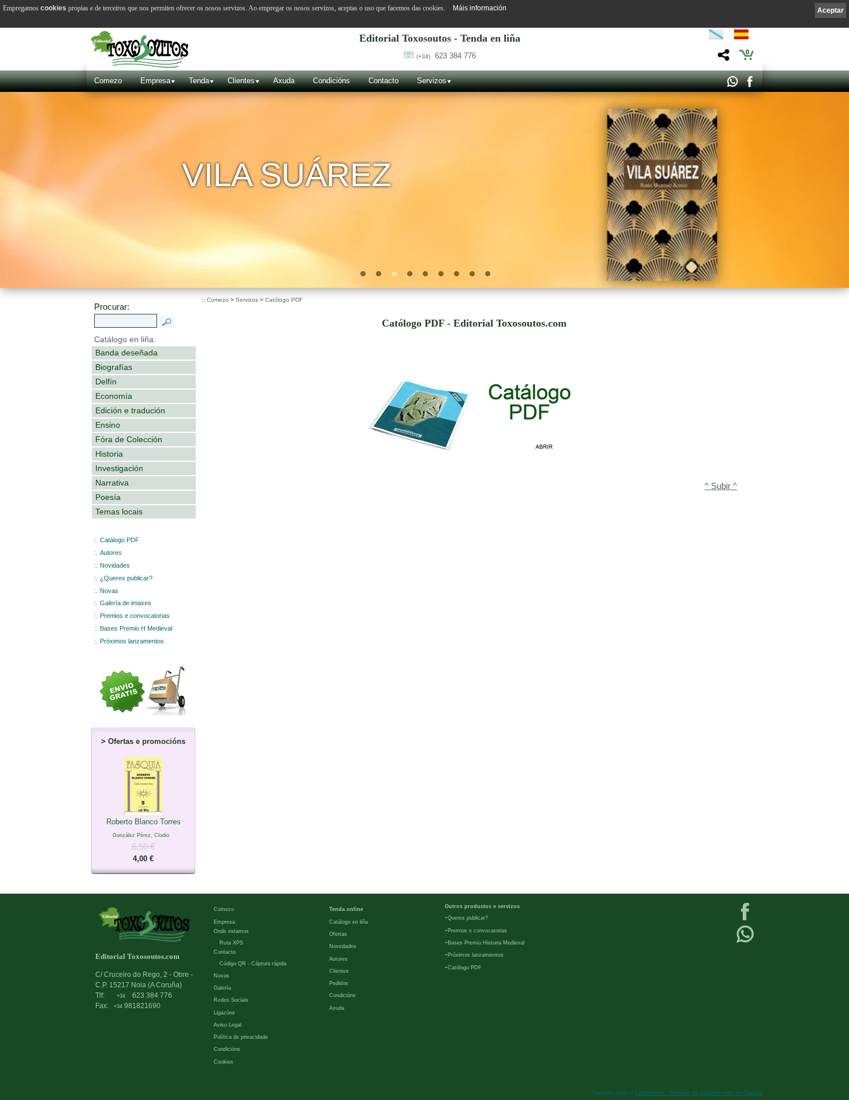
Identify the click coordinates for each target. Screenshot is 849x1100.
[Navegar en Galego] (716, 36)
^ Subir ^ (721, 486)
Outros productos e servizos (482, 906)
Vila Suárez (287, 175)
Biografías (113, 367)
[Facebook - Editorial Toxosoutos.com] (749, 84)
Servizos (431, 80)
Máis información (480, 8)
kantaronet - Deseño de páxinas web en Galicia (698, 1093)
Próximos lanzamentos (132, 641)
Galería (222, 988)
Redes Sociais (231, 1000)
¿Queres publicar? (126, 578)
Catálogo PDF (119, 539)
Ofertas (338, 934)
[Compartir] (722, 58)
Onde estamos (231, 931)
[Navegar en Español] (744, 36)
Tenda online (346, 909)
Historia (109, 453)
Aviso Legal (227, 1025)
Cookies (223, 1062)
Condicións (331, 80)
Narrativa (112, 482)
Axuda (284, 80)
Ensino (107, 424)
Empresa (155, 80)
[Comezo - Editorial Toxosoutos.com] (139, 49)
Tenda (199, 80)
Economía (113, 396)
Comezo (108, 80)
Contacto (383, 80)
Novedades (342, 946)
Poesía (108, 497)
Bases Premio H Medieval (136, 628)
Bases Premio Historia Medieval (486, 943)
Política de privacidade (241, 1037)
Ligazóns (224, 1013)
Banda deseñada (126, 352)
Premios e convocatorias (135, 615)
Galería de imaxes (125, 602)
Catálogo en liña (348, 922)
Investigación (119, 468)
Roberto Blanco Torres (143, 840)
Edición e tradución (130, 410)
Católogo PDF (284, 300)
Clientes (241, 80)
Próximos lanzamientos (476, 955)
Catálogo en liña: (125, 339)
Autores (111, 552)
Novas (109, 590)
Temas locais (119, 511)
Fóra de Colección (128, 439)
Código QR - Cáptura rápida (252, 963)
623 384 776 (446, 55)
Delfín (106, 381)
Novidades (115, 565)
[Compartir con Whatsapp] (732, 84)
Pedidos (338, 983)
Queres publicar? (468, 918)
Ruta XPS (231, 943)
